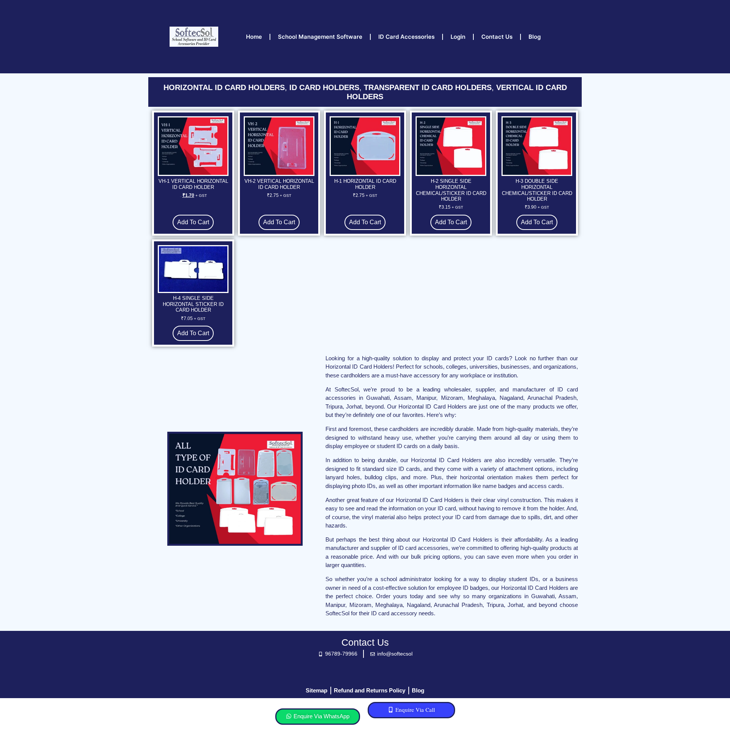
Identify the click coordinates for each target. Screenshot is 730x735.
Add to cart (193, 222)
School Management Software (320, 36)
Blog (534, 36)
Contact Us (497, 36)
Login (458, 36)
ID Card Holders (324, 87)
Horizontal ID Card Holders (224, 87)
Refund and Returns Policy (369, 690)
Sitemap (316, 690)
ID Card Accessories (406, 36)
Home (254, 36)
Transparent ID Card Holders (428, 87)
